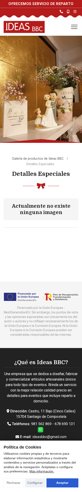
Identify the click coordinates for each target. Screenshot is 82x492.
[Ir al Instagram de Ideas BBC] (75, 12)
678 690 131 (65, 424)
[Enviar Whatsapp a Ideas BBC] (40, 429)
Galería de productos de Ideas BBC (38, 159)
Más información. (41, 471)
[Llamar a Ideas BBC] (61, 12)
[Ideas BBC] (24, 27)
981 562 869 (41, 424)
